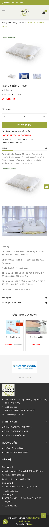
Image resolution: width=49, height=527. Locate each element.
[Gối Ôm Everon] (12, 327)
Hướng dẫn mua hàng (14, 448)
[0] (43, 12)
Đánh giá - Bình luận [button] (11, 303)
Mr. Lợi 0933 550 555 (14, 475)
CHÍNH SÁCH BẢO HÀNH (16, 431)
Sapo (30, 524)
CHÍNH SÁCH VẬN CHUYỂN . (18, 427)
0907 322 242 (28, 139)
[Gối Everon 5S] (36, 327)
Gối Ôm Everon (13, 337)
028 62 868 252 (16, 142)
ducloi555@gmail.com (15, 414)
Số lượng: (6, 109)
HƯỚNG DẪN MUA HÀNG (16, 452)
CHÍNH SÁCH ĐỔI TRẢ (14, 435)
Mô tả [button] (4, 148)
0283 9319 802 (11, 491)
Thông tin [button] (6, 298)
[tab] (24, 148)
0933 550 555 (17, 2)
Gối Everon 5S (36, 337)
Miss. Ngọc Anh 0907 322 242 (18, 479)
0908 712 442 (11, 506)
